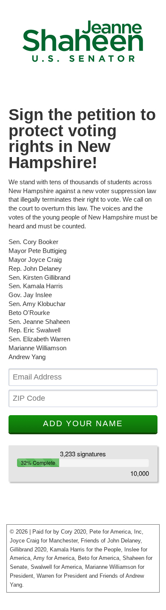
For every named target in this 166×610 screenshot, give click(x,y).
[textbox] (83, 377)
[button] (83, 424)
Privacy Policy (24, 596)
